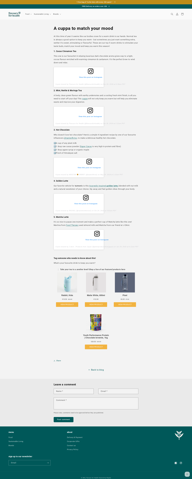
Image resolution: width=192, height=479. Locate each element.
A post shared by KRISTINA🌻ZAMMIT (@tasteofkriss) (76, 174)
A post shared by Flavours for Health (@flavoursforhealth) (78, 84)
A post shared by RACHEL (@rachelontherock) (73, 210)
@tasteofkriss (70, 138)
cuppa (85, 98)
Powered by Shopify (105, 478)
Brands (11, 446)
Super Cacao (86, 146)
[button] (28, 14)
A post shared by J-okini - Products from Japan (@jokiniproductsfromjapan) (84, 247)
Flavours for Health (92, 478)
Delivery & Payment (74, 437)
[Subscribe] (47, 462)
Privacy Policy (72, 449)
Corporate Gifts (73, 441)
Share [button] (58, 361)
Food (11, 437)
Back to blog (97, 370)
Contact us (71, 446)
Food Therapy (72, 225)
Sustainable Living (16, 441)
